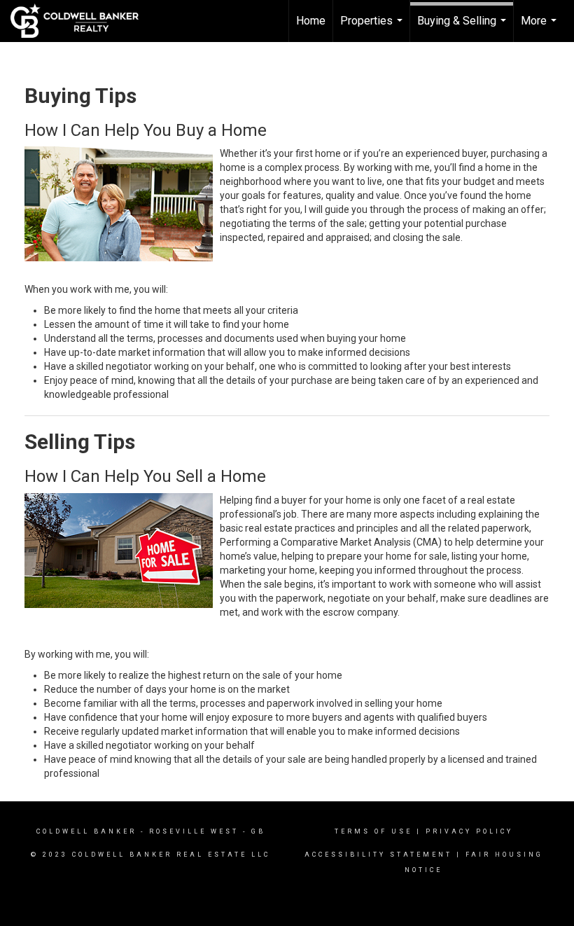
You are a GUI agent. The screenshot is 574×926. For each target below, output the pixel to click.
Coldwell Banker (86, 831)
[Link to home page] (81, 21)
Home (311, 20)
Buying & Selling (463, 28)
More (540, 28)
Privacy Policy (469, 831)
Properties (373, 28)
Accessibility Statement (378, 854)
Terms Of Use (373, 831)
